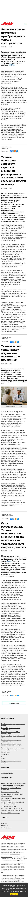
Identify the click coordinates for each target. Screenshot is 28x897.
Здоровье (10, 515)
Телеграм (4, 823)
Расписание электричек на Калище (12, 785)
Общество (9, 147)
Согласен (14, 894)
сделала (9, 562)
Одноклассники (6, 828)
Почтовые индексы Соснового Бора (12, 810)
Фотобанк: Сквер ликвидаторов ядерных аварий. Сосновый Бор (11, 745)
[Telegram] (13, 151)
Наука (6, 148)
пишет (19, 382)
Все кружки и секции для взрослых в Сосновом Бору (13, 799)
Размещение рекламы (6, 857)
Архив (3, 756)
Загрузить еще (15, 703)
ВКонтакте (4, 825)
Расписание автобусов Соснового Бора (13, 783)
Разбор (3, 759)
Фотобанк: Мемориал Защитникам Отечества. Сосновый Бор (12, 749)
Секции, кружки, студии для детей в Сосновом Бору (12, 795)
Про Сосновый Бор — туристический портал (13, 724)
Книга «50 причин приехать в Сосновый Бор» (10, 728)
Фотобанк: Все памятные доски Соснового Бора (11, 741)
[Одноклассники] (15, 151)
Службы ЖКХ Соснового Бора (10, 813)
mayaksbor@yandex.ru (15, 854)
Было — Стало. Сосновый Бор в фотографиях (10, 732)
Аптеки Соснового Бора (8, 806)
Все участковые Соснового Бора (11, 808)
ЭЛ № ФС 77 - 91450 (12, 852)
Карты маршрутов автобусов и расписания (11, 788)
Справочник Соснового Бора (10, 792)
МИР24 (11, 65)
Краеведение (5, 752)
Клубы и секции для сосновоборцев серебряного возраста (12, 803)
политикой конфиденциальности (18, 891)
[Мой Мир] (17, 151)
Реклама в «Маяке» (7, 773)
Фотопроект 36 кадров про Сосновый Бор (13, 737)
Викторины (5, 754)
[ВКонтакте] (11, 151)
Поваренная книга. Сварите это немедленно (11, 762)
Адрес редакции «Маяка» (7, 843)
